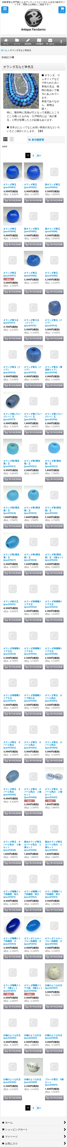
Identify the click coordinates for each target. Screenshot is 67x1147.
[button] (4, 9)
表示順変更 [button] (38, 139)
